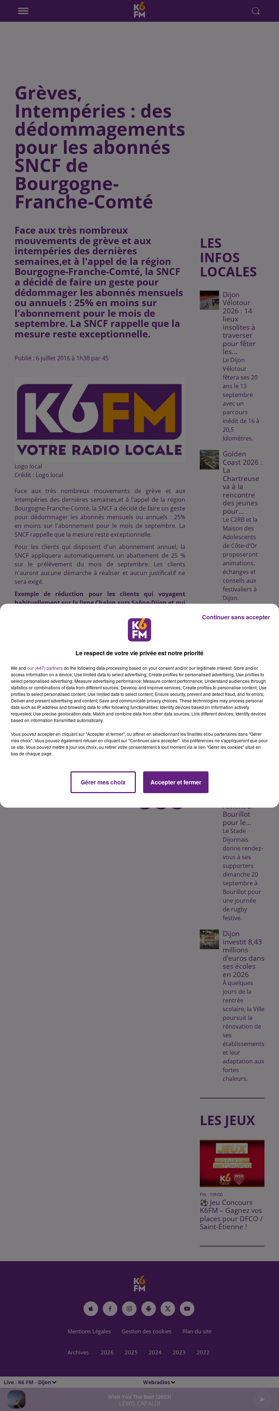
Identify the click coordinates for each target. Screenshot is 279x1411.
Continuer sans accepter (236, 617)
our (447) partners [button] (45, 668)
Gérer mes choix (103, 782)
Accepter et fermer (175, 782)
